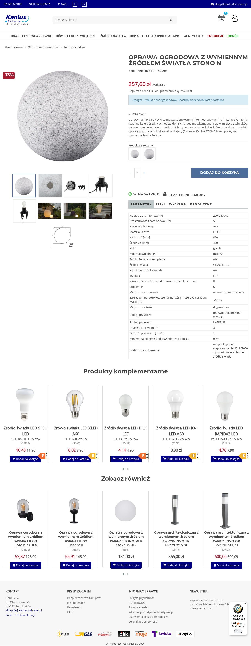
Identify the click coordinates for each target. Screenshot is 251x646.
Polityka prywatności (141, 598)
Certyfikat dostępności (143, 621)
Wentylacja (194, 36)
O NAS (62, 4)
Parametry (141, 204)
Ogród (233, 36)
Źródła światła (113, 36)
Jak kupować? (76, 603)
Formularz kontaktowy (20, 615)
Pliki (160, 204)
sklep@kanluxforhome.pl (231, 4)
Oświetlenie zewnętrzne (76, 36)
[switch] (238, 631)
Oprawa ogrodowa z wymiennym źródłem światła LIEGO (25, 537)
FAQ (70, 612)
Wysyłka (177, 204)
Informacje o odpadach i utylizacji (150, 612)
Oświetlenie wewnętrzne (31, 36)
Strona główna (14, 47)
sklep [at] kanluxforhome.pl (24, 610)
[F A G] (25, 405)
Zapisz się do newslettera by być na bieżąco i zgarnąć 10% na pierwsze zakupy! (213, 604)
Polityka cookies (138, 607)
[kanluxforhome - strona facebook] (75, 4)
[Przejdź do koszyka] (221, 17)
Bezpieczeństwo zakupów (84, 598)
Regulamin (74, 607)
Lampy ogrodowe (75, 47)
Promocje (215, 36)
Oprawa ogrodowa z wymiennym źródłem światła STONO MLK (126, 537)
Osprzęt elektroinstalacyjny (155, 36)
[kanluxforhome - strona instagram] (84, 4)
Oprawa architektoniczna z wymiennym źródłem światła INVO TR (176, 537)
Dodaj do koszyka (219, 173)
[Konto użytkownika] (237, 18)
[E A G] (75, 405)
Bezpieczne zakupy (186, 195)
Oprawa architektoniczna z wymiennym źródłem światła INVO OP (226, 537)
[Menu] (244, 604)
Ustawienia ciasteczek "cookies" (149, 617)
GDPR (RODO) (137, 603)
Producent (201, 204)
